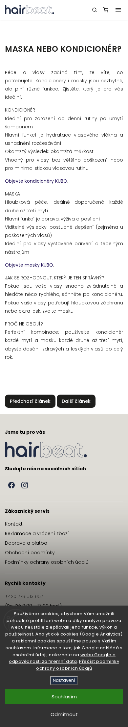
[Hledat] (94, 10)
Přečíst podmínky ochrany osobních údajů (77, 664)
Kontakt (14, 524)
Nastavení (64, 680)
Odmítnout (64, 714)
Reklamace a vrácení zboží (37, 533)
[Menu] (118, 9)
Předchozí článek (30, 401)
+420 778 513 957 (24, 596)
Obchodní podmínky (30, 552)
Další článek (76, 401)
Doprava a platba (26, 543)
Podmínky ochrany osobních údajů (47, 562)
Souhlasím (64, 696)
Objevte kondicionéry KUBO (36, 181)
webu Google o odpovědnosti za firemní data (62, 658)
